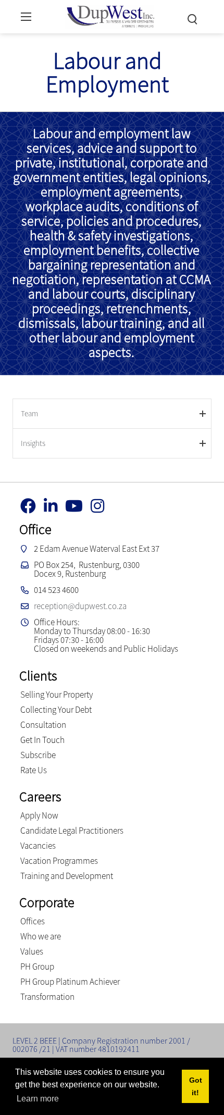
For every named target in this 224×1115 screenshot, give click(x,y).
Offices (32, 921)
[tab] (112, 413)
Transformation (47, 996)
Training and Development (66, 876)
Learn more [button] (38, 1098)
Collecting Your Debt (56, 709)
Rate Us (33, 770)
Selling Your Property (56, 694)
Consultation (43, 724)
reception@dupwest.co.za (80, 606)
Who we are (40, 936)
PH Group (37, 966)
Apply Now (39, 815)
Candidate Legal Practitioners (71, 830)
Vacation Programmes (59, 860)
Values (31, 951)
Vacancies (38, 845)
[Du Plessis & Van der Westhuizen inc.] (109, 15)
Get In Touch (42, 740)
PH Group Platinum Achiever (70, 981)
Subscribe (38, 755)
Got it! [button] (195, 1086)
